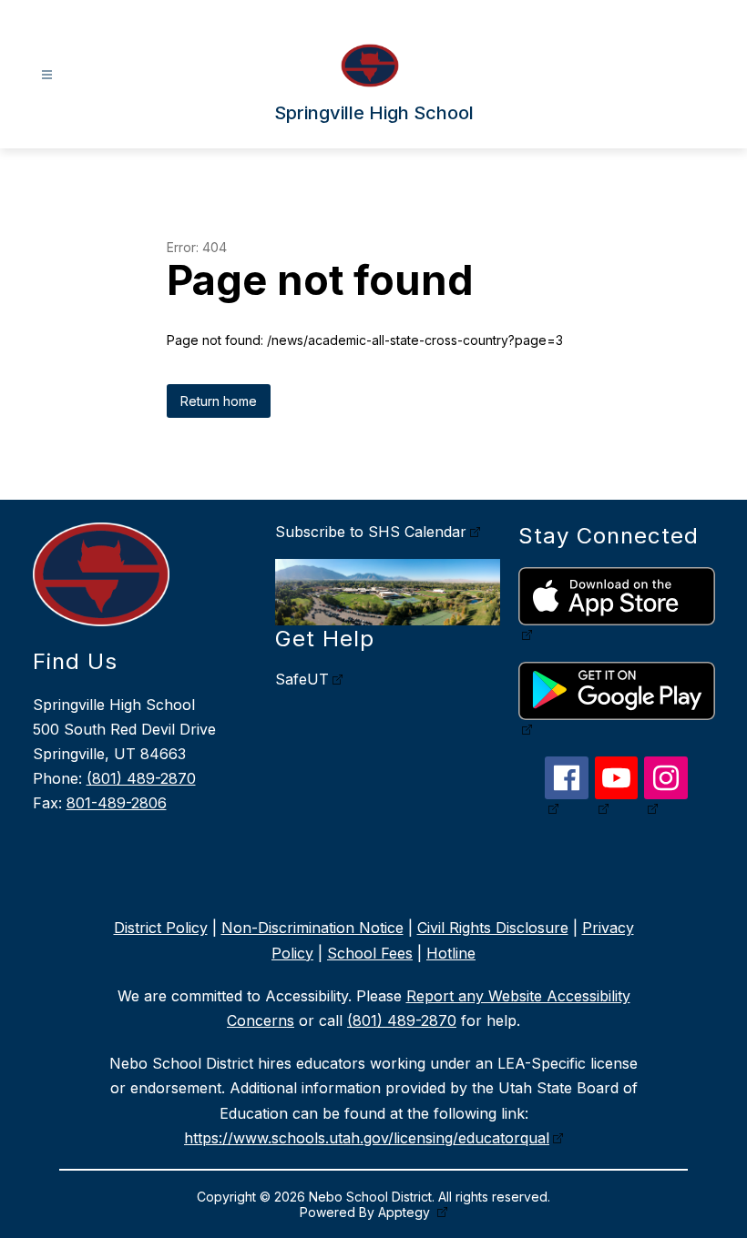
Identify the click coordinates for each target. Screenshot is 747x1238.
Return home (218, 401)
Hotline (451, 953)
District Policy (161, 927)
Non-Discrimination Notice (312, 927)
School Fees (370, 953)
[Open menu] (46, 75)
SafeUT (302, 679)
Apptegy (406, 1212)
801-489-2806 (117, 803)
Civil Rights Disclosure (492, 927)
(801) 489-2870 (141, 778)
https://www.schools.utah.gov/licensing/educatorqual (366, 1138)
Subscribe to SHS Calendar (370, 532)
